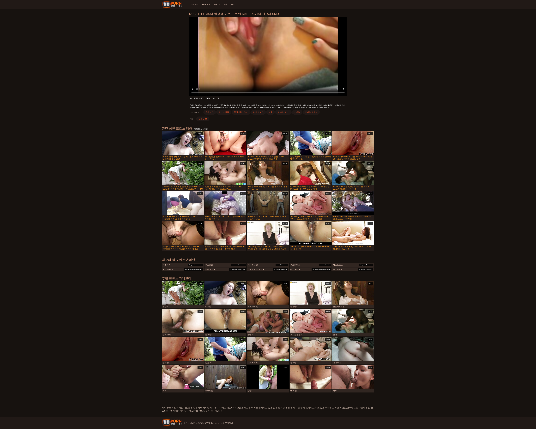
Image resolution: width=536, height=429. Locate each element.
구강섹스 (210, 112)
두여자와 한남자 (241, 112)
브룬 (270, 112)
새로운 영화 (205, 4)
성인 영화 (194, 4)
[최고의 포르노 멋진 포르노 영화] (172, 422)
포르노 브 (203, 119)
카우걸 (297, 112)
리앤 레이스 (258, 112)
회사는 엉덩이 (311, 112)
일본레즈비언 (283, 112)
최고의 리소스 (229, 4)
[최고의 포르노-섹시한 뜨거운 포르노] (172, 4)
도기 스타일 (224, 112)
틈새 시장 (217, 4)
